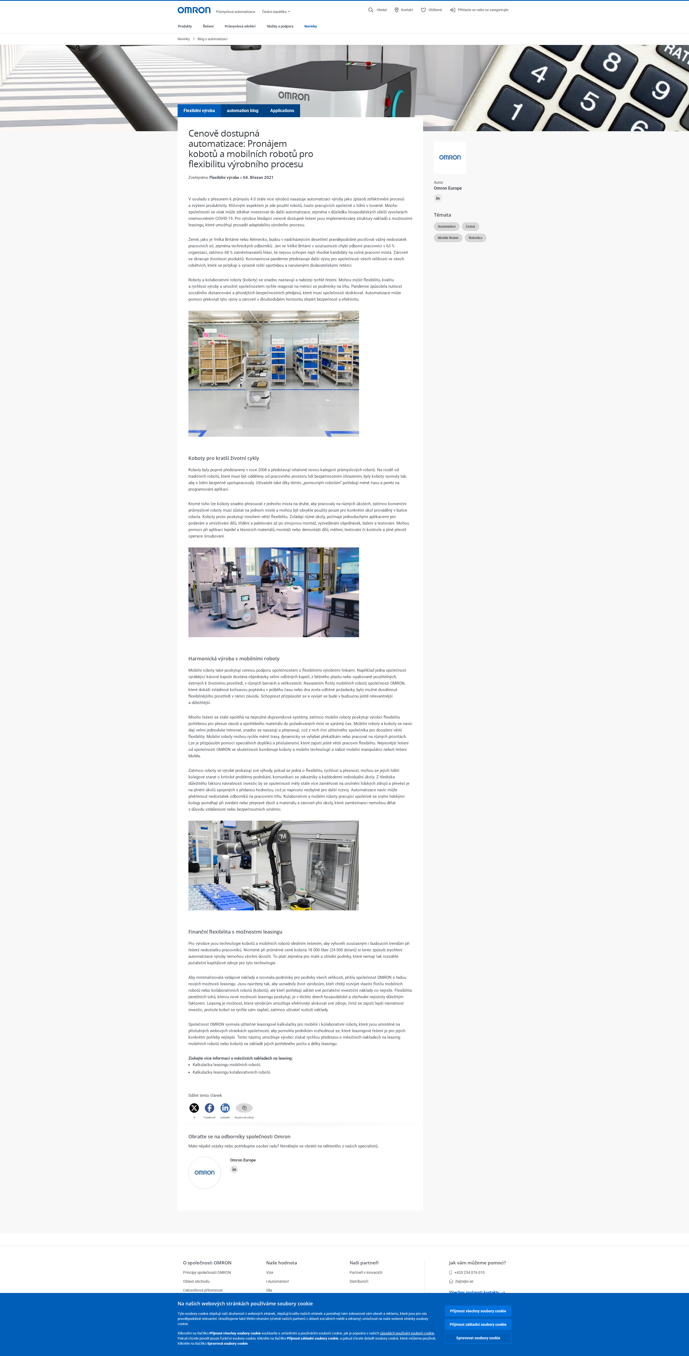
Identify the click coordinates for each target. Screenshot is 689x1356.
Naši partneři (364, 1263)
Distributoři (359, 1281)
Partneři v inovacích (366, 1272)
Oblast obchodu (196, 1281)
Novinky (310, 26)
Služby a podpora (280, 26)
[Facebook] (210, 1108)
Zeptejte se (464, 1281)
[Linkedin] (225, 1108)
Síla (269, 1290)
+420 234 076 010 (469, 1272)
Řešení (208, 26)
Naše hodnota (281, 1263)
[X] (194, 1108)
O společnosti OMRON (207, 1263)
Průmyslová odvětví (240, 26)
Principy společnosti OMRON (207, 1272)
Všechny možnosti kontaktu (474, 1292)
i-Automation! (277, 1281)
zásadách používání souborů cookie (407, 1333)
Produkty (185, 26)
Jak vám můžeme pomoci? (477, 1263)
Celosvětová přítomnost (203, 1290)
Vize (269, 1272)
